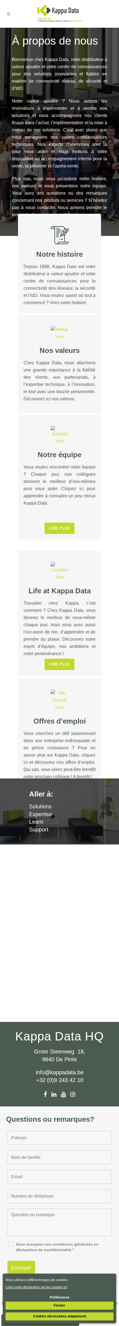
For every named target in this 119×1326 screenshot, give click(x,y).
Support (38, 829)
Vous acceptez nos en (57, 1247)
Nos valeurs (60, 350)
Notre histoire (59, 254)
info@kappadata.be (60, 1072)
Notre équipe (59, 455)
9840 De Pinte (59, 1059)
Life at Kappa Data (60, 591)
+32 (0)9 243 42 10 (59, 1080)
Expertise (40, 814)
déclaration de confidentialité (43, 1250)
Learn (36, 822)
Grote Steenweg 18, (59, 1051)
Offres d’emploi (59, 721)
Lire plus (59, 528)
